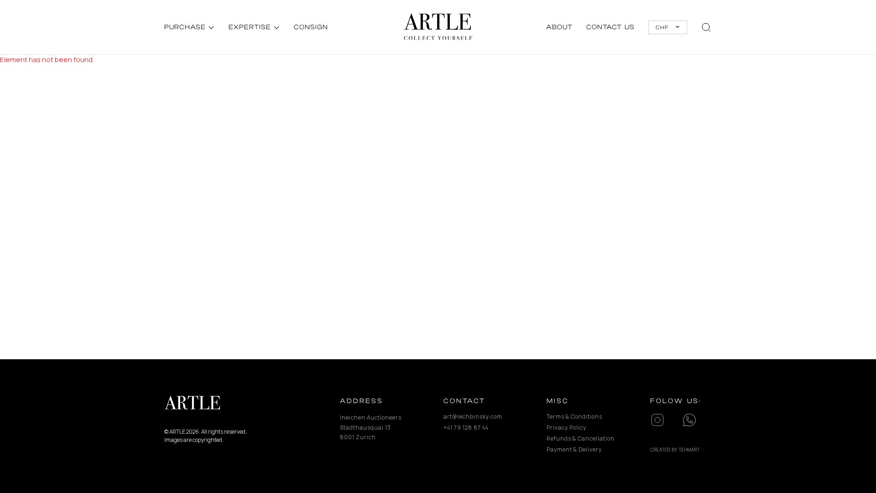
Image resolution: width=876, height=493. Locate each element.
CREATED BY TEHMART (675, 449)
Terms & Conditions (574, 416)
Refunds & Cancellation (577, 438)
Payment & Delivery (574, 449)
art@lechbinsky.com (472, 416)
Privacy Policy (566, 427)
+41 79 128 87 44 (466, 427)
